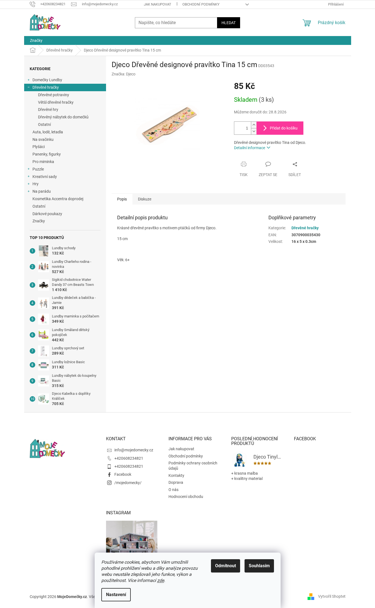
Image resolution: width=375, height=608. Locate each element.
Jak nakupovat (157, 4)
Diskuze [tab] (144, 199)
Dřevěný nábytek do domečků (63, 117)
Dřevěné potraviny (53, 95)
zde (160, 580)
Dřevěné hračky (45, 87)
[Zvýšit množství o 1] (253, 125)
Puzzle (38, 169)
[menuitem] (36, 40)
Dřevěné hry (48, 109)
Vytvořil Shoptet (332, 596)
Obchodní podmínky (201, 4)
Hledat (229, 23)
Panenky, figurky (46, 154)
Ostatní (44, 124)
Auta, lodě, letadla (47, 132)
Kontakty (176, 475)
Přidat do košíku (284, 128)
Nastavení (116, 594)
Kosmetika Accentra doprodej (57, 199)
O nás (173, 489)
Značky (38, 221)
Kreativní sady (44, 176)
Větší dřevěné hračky (56, 102)
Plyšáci (38, 146)
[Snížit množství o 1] (253, 131)
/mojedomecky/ (128, 482)
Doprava (175, 482)
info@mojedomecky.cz (133, 450)
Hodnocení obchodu (185, 496)
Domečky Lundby (47, 80)
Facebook (122, 474)
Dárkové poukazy (47, 214)
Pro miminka (43, 161)
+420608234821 (128, 458)
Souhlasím (259, 565)
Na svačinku (43, 139)
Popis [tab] (122, 199)
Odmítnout (225, 565)
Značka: (123, 74)
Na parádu (41, 191)
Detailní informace (249, 148)
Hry (35, 184)
